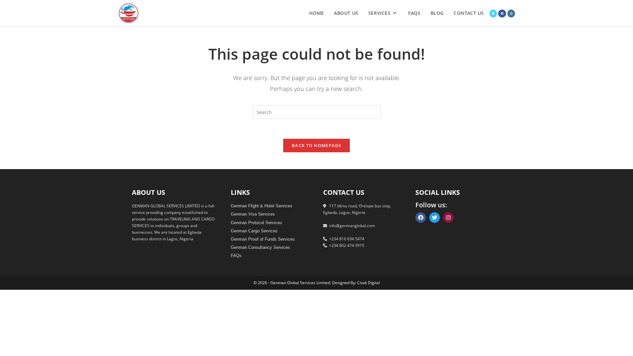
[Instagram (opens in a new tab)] (511, 13)
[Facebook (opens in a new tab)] (502, 13)
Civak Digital (368, 282)
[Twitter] (434, 217)
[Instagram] (448, 217)
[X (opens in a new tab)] (493, 13)
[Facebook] (420, 217)
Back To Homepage (316, 145)
